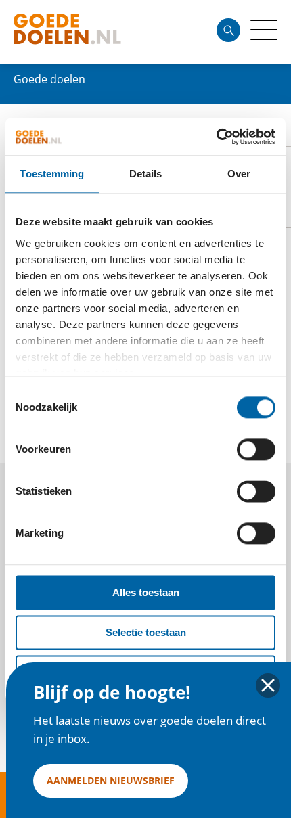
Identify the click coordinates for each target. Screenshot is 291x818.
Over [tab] (238, 173)
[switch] (256, 449)
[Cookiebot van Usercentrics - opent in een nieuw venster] (216, 136)
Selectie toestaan (146, 632)
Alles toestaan (145, 592)
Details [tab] (145, 173)
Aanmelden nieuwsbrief (111, 780)
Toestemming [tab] (52, 173)
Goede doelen (91, 32)
